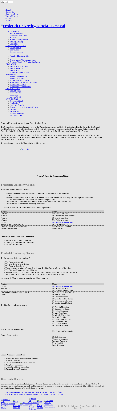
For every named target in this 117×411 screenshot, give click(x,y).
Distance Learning (16, 52)
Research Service (16, 70)
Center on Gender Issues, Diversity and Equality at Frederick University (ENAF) (34, 394)
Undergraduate (15, 48)
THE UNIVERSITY (13, 31)
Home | (8, 10)
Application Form (16, 103)
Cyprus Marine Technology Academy (23, 60)
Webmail (8, 20)
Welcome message (16, 33)
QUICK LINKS (12, 99)
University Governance (18, 35)
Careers (13, 109)
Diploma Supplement (17, 113)
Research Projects (16, 68)
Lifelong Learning (16, 42)
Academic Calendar (17, 105)
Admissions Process (17, 78)
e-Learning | (9, 18)
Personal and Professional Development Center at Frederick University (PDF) (33, 392)
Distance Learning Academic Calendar (24, 107)
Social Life (14, 95)
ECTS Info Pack (16, 115)
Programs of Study (17, 101)
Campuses (13, 44)
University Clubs (16, 93)
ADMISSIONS (11, 74)
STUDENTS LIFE (12, 89)
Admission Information (18, 76)
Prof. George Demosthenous (62, 222)
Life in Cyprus (15, 91)
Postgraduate (14, 50)
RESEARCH (10, 64)
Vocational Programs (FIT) (19, 56)
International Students (18, 85)
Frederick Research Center (19, 72)
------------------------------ (18, 54)
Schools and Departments (19, 40)
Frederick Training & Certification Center (25, 62)
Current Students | (11, 14)
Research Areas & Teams (19, 66)
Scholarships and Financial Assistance (23, 83)
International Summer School (20, 87)
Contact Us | (9, 12)
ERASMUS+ (15, 111)
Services (13, 37)
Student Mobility (16, 97)
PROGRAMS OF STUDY (15, 46)
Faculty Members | (12, 16)
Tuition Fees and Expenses (19, 80)
